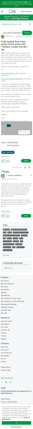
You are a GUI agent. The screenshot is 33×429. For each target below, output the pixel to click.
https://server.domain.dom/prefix (12, 79)
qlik (4, 238)
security (15, 238)
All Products (5, 281)
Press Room (5, 350)
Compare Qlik (5, 330)
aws (14, 247)
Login (26, 2)
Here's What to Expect (19, 18)
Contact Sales (5, 370)
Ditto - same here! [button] (7, 152)
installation (19, 244)
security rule (7, 247)
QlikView (4, 292)
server (9, 238)
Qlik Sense (4, 287)
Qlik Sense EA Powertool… (11, 235)
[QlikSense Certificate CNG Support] (29, 167)
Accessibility (5, 356)
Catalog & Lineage (7, 307)
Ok (16, 423)
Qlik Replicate (5, 295)
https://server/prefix (7, 73)
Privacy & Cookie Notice (9, 402)
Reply (26, 161)
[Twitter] (2, 382)
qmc (4, 232)
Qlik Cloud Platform (7, 284)
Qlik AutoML (5, 289)
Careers (3, 361)
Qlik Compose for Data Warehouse (12, 301)
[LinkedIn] (6, 382)
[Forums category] (4, 268)
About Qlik (4, 347)
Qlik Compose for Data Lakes (11, 298)
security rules (7, 241)
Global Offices (5, 367)
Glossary (4, 333)
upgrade (16, 241)
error (21, 238)
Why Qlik (4, 313)
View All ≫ (6, 255)
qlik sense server (8, 244)
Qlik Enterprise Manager (9, 304)
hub (21, 241)
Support (3, 339)
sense (9, 232)
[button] (31, 36)
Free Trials (4, 327)
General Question (13, 145)
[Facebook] (10, 382)
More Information (16, 427)
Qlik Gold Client (6, 310)
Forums (9, 268)
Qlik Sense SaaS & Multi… (19, 229)
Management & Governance (11, 24)
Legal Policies (5, 399)
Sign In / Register (26, 11)
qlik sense (6, 229)
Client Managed (12, 142)
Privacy (3, 359)
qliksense (24, 235)
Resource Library (6, 321)
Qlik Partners (5, 324)
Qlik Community (7, 378)
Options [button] (29, 24)
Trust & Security (6, 353)
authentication (7, 250)
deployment (20, 247)
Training (3, 336)
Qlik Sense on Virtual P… (20, 232)
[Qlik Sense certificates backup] (26, 167)
